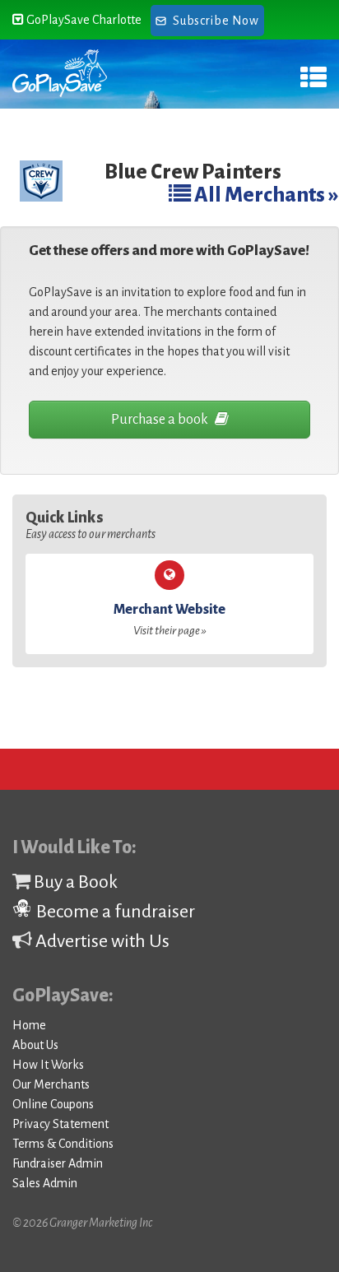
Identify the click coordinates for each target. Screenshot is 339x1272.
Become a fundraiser (114, 912)
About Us (35, 1044)
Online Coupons (53, 1104)
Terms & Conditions (63, 1143)
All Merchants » (265, 194)
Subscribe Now (215, 20)
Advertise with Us (101, 941)
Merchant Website (169, 619)
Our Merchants (51, 1084)
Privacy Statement (60, 1123)
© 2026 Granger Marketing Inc (82, 1222)
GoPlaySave (59, 74)
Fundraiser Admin (57, 1163)
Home (29, 1025)
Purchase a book (161, 419)
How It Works (48, 1064)
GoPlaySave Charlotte (83, 19)
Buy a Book (74, 882)
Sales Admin (44, 1183)
